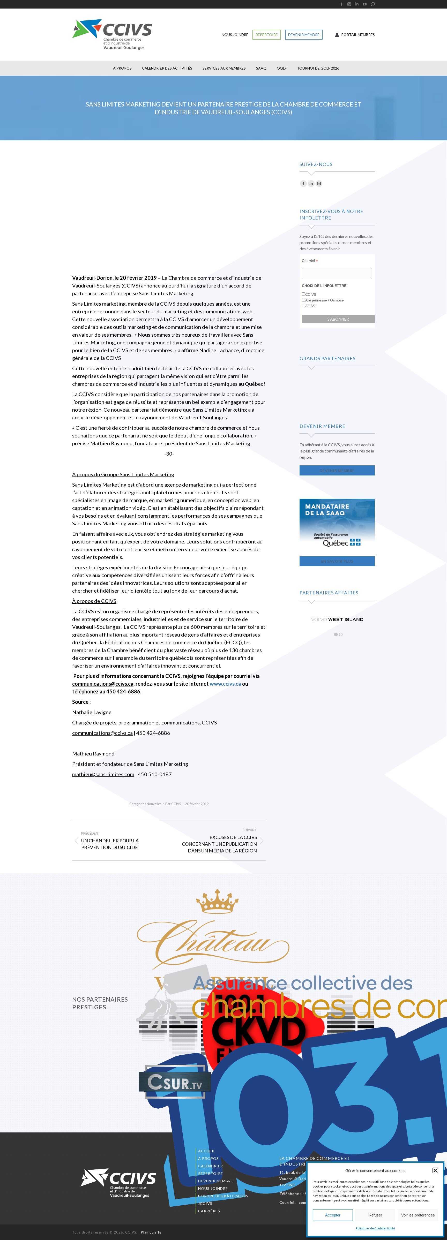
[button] (435, 1170)
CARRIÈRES (209, 1211)
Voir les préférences (418, 1215)
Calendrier (210, 1166)
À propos (208, 1158)
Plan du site (151, 1232)
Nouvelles (154, 804)
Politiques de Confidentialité (375, 1228)
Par (173, 804)
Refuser (375, 1215)
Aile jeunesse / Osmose (324, 300)
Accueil (206, 1151)
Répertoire (210, 1173)
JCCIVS (205, 1203)
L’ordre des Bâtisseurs (223, 1196)
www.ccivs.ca (225, 684)
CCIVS (310, 294)
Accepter (332, 1215)
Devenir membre (215, 1181)
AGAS (310, 306)
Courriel (310, 260)
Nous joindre (213, 1188)
